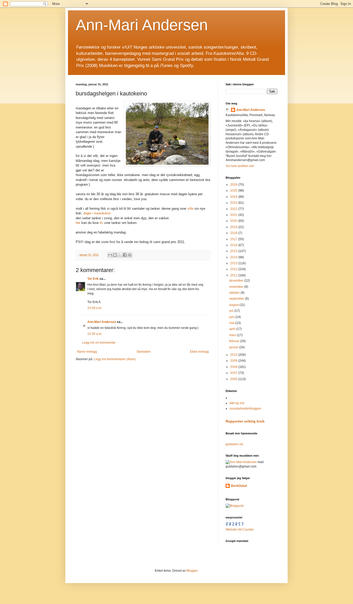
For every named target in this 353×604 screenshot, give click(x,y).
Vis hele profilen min (240, 166)
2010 (234, 355)
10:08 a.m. (94, 308)
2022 (234, 209)
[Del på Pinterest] (129, 255)
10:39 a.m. (94, 334)
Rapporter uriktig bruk (245, 421)
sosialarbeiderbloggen (245, 408)
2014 (234, 257)
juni (232, 317)
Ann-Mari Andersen (142, 25)
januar (234, 347)
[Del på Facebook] (124, 255)
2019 (234, 227)
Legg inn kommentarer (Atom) (115, 359)
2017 (234, 239)
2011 (234, 275)
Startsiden (143, 351)
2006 (234, 379)
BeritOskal (239, 486)
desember (236, 280)
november (236, 287)
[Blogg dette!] (115, 255)
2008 (234, 367)
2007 (234, 373)
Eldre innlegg (199, 351)
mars (233, 335)
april (232, 329)
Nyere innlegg (87, 351)
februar (234, 341)
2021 (234, 215)
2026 (234, 184)
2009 (234, 361)
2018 (234, 233)
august (234, 305)
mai (232, 323)
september (237, 298)
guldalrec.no (234, 444)
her (78, 223)
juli (231, 311)
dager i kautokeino (97, 213)
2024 (234, 197)
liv (101, 223)
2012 (234, 269)
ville (190, 208)
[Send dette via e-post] (110, 255)
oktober (235, 293)
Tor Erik (93, 279)
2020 (234, 221)
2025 (234, 190)
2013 (234, 263)
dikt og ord (236, 403)
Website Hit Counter (240, 529)
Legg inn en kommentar (99, 342)
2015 (234, 251)
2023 (234, 203)
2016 (234, 245)
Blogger (192, 570)
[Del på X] (119, 255)
